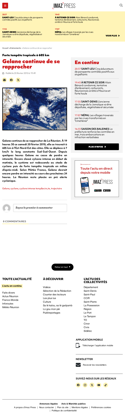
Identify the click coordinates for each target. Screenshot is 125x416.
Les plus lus (49, 298)
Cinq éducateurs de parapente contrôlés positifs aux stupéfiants (22, 18)
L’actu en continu (12, 286)
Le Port (87, 313)
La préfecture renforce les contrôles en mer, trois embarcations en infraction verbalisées (94, 133)
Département (91, 287)
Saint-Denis (90, 291)
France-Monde (10, 300)
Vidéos (46, 287)
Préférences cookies (101, 408)
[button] (5, 5)
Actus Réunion (10, 296)
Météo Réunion (10, 307)
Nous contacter (46, 408)
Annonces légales (48, 404)
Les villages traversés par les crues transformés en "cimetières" (74, 33)
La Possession (92, 306)
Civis (86, 327)
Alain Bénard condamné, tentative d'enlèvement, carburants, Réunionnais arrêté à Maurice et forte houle (77, 19)
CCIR (87, 298)
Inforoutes (7, 304)
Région (87, 309)
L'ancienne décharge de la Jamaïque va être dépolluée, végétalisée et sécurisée (22, 34)
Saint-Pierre (90, 302)
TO (85, 320)
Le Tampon (90, 317)
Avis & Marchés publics (73, 404)
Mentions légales (80, 408)
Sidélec (88, 331)
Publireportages (51, 313)
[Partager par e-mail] (4, 80)
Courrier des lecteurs (54, 295)
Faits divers (8, 293)
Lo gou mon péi (51, 309)
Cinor (87, 324)
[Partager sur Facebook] (11, 80)
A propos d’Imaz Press (25, 408)
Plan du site (62, 408)
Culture (47, 302)
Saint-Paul (89, 295)
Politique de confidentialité (64, 411)
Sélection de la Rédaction (57, 291)
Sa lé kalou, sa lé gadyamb (57, 306)
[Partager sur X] (18, 80)
